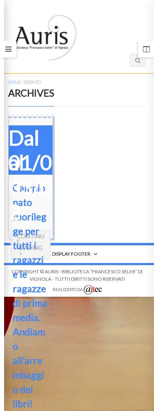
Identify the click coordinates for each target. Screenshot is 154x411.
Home (14, 82)
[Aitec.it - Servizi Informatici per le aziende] (93, 289)
